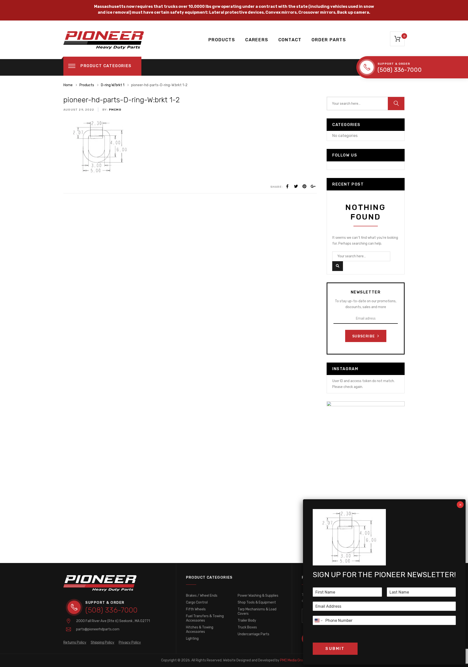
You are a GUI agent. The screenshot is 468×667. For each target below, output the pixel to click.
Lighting (192, 638)
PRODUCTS (221, 39)
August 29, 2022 (78, 109)
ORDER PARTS (329, 39)
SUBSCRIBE (364, 336)
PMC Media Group (265, 660)
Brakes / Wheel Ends (201, 596)
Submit (335, 648)
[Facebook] (287, 186)
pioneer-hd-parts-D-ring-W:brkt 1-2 (121, 99)
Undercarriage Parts (253, 634)
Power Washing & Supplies (258, 596)
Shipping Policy (102, 642)
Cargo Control (197, 602)
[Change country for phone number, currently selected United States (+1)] (318, 620)
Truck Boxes (247, 627)
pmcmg (114, 109)
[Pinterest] (304, 186)
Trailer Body (247, 620)
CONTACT (290, 39)
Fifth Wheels (196, 609)
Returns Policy (74, 642)
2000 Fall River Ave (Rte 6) (113, 621)
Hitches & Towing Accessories (199, 629)
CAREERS (256, 39)
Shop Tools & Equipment (257, 602)
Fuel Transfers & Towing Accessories (205, 618)
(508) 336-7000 (400, 69)
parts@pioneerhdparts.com (97, 629)
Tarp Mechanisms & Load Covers (257, 611)
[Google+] (313, 186)
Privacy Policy (130, 642)
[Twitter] (296, 186)
